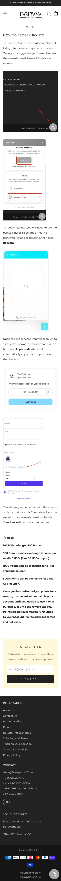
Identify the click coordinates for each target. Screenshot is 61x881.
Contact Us (10, 715)
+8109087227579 (13, 777)
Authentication (12, 721)
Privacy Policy (11, 755)
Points (7, 727)
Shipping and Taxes (15, 738)
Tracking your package (17, 743)
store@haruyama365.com (19, 772)
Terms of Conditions (15, 749)
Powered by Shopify (30, 872)
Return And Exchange (17, 732)
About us (8, 710)
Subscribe (28, 679)
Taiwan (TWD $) (28, 850)
